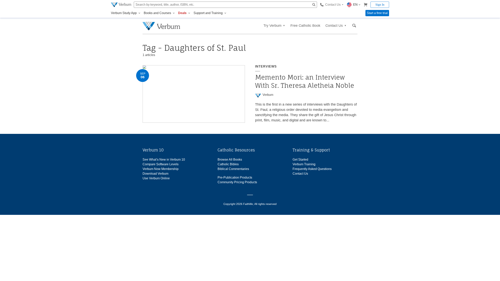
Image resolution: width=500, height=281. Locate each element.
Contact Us (300, 173)
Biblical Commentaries (233, 169)
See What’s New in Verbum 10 (164, 159)
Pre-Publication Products (235, 177)
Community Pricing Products (237, 182)
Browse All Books (230, 159)
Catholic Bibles (228, 164)
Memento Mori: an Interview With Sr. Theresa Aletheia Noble (304, 81)
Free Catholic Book (305, 26)
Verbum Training (304, 164)
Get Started (300, 159)
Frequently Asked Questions (312, 169)
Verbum (267, 94)
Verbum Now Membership (161, 169)
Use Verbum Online (156, 178)
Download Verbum (155, 173)
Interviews (266, 66)
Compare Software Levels (161, 164)
